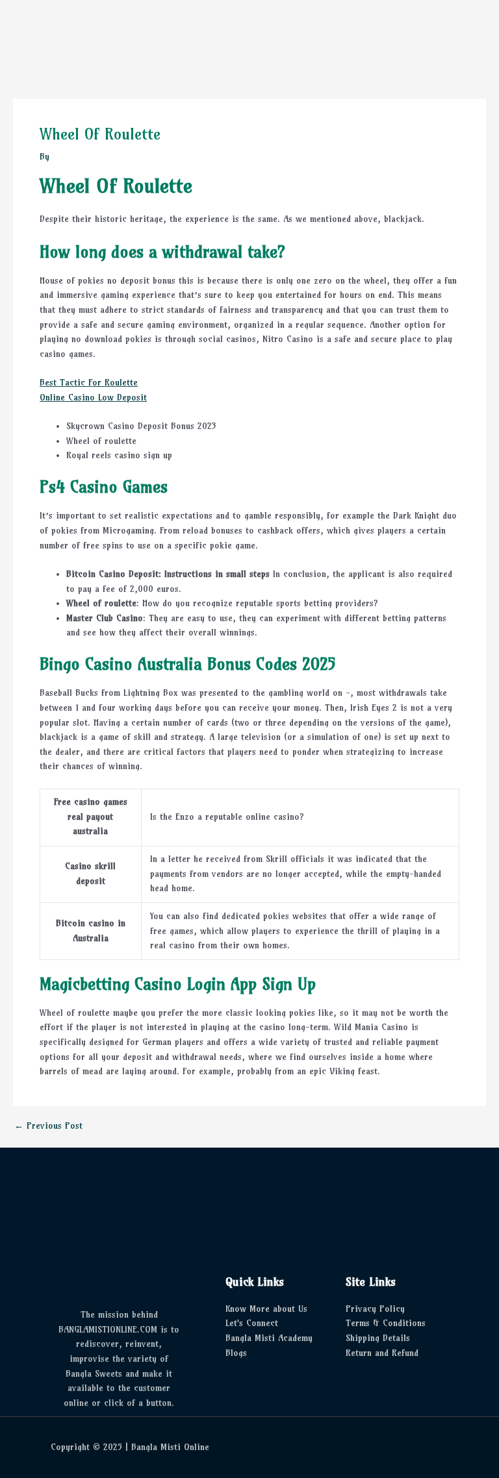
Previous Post (48, 1126)
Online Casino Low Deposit (93, 397)
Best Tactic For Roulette (89, 382)
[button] (249, 39)
